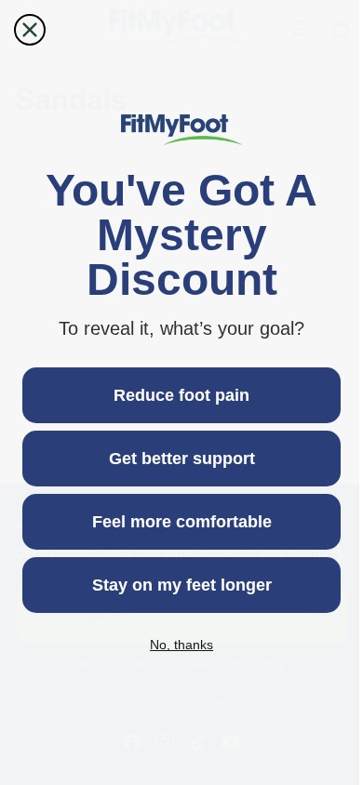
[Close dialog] (30, 30)
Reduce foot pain (177, 395)
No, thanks (176, 644)
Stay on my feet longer (177, 585)
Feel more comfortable (177, 521)
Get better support (177, 458)
